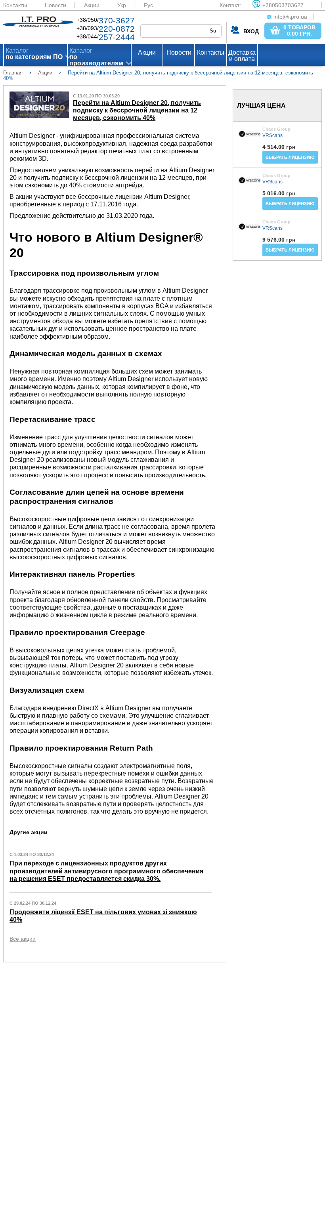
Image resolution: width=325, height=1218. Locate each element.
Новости (55, 5)
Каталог (34, 54)
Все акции (23, 939)
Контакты (15, 5)
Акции (91, 5)
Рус (148, 5)
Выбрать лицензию (290, 157)
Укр (121, 5)
